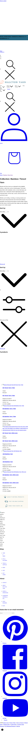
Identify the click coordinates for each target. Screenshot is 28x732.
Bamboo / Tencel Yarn (8, 175)
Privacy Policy (13, 722)
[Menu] (0, 57)
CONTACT (4, 582)
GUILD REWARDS (4, 602)
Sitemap (18, 726)
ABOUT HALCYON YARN (4, 587)
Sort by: (3, 208)
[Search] (14, 70)
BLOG (4, 605)
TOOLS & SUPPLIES (4, 564)
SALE (4, 570)
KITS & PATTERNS (4, 559)
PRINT (4, 567)
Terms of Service (20, 722)
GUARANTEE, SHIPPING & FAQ (4, 597)
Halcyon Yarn (6, 722)
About (1, 50)
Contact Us (2, 52)
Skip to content (3, 0)
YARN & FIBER (4, 555)
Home (1, 175)
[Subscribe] (13, 613)
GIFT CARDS (4, 574)
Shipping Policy (6, 724)
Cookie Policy (14, 724)
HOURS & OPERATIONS (4, 592)
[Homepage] (13, 84)
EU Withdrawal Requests (10, 726)
